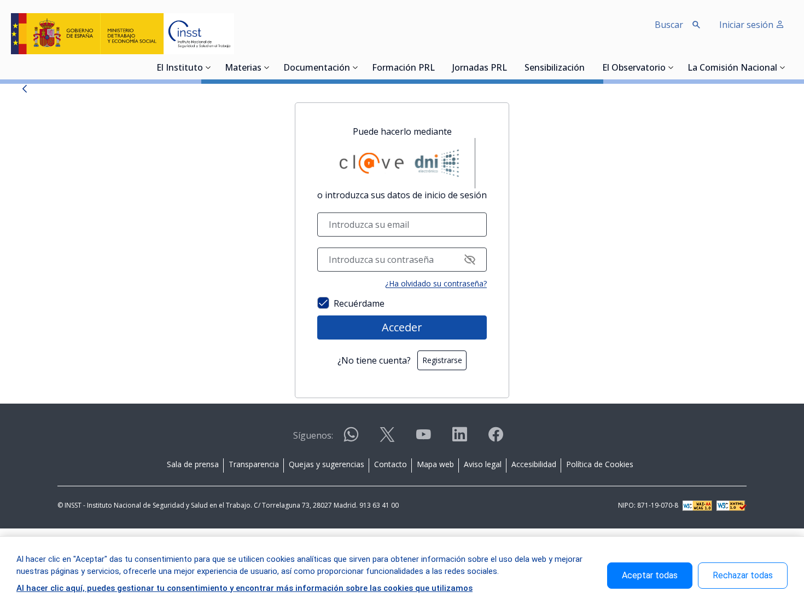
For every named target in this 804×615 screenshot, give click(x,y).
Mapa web (435, 464)
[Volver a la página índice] (24, 90)
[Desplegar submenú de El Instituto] (208, 67)
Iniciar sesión (747, 25)
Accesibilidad (533, 464)
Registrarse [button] (442, 360)
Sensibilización (555, 68)
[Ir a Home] (122, 33)
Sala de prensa (193, 464)
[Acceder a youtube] (423, 439)
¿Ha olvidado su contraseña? (436, 283)
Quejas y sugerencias (326, 464)
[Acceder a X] (387, 439)
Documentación (316, 68)
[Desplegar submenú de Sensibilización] (588, 67)
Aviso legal (483, 464)
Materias (243, 68)
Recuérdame (359, 303)
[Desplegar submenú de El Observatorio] (671, 67)
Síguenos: (313, 435)
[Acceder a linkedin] (459, 439)
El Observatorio (634, 68)
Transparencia (254, 464)
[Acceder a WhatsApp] (351, 439)
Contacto (390, 464)
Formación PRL (403, 68)
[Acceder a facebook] (495, 439)
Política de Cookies (599, 464)
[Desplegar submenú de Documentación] (355, 67)
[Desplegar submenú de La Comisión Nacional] (782, 67)
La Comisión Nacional (732, 68)
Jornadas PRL (479, 68)
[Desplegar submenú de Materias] (266, 67)
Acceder (402, 327)
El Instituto (179, 68)
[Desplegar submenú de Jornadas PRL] (510, 67)
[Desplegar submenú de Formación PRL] (438, 67)
